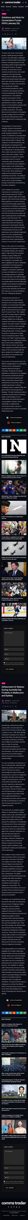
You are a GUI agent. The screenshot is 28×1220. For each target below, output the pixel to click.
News (3, 683)
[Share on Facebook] (3, 34)
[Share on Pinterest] (8, 34)
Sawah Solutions (15, 1212)
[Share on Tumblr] (13, 34)
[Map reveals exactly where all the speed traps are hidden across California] (14, 1064)
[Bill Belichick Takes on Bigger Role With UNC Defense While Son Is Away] (14, 487)
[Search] (25, 2)
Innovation (21, 6)
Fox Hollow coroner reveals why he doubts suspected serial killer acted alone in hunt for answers (13, 1102)
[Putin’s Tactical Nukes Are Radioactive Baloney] (14, 508)
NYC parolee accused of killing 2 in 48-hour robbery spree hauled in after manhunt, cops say (14, 1046)
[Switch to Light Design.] (23, 2)
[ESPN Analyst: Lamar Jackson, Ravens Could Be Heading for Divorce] (14, 589)
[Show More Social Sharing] (16, 34)
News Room (7, 28)
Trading (15, 6)
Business (8, 6)
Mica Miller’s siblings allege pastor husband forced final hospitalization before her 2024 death (14, 1137)
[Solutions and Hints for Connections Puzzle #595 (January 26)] (14, 43)
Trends (4, 13)
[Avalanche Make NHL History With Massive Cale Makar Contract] (14, 610)
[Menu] (3, 2)
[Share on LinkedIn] (10, 34)
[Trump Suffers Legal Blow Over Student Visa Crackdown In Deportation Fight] (14, 528)
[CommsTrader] (13, 2)
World (2, 6)
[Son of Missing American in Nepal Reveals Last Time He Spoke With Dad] (14, 446)
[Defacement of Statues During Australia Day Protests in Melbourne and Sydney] (14, 716)
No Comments (6, 30)
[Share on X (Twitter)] (5, 34)
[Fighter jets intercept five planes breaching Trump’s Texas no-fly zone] (14, 549)
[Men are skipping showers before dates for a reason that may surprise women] (14, 467)
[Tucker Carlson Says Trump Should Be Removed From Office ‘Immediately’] (14, 569)
